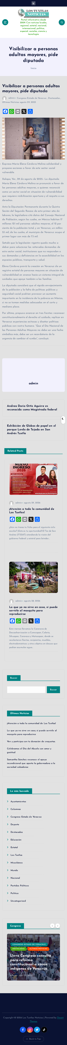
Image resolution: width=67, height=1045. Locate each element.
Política (14, 893)
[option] (33, 957)
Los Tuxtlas (16, 855)
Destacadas (54, 98)
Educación (16, 840)
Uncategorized (18, 901)
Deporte (15, 824)
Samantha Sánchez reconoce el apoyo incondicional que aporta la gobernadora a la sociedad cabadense (31, 763)
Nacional (15, 878)
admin (11, 98)
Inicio (33, 68)
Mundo (14, 870)
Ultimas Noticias (10, 102)
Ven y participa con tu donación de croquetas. (31, 741)
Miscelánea (16, 863)
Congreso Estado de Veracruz (31, 98)
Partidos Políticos (20, 886)
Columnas (16, 809)
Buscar (13, 678)
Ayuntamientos (18, 801)
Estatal (14, 847)
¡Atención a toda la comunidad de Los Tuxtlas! (31, 723)
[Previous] (52, 925)
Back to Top (35, 1039)
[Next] (57, 925)
